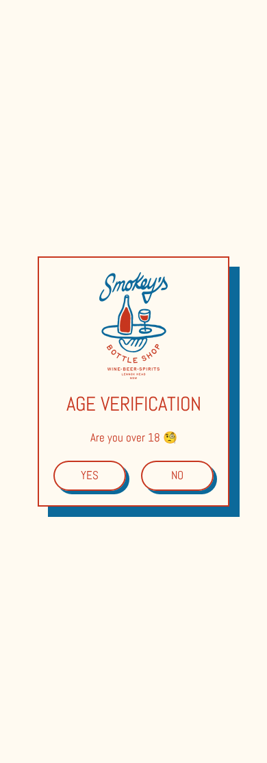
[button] (89, 476)
